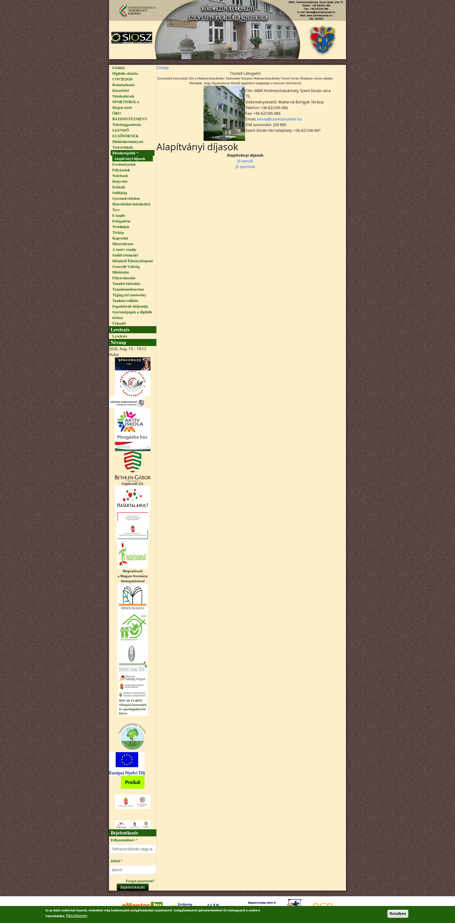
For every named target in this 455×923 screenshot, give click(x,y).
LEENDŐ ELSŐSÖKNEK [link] (125, 132)
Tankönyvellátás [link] (125, 300)
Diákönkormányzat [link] (127, 141)
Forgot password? (140, 880)
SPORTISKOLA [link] (126, 101)
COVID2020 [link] (122, 79)
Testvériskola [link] (122, 147)
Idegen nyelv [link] (122, 107)
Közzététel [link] (120, 90)
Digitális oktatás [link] (125, 73)
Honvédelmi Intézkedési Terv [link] (131, 206)
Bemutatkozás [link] (123, 84)
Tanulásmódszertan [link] (128, 289)
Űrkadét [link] (119, 323)
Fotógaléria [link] (121, 221)
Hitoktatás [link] (120, 272)
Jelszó (115, 860)
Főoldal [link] (118, 67)
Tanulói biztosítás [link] (126, 283)
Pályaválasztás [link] (123, 277)
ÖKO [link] (116, 113)
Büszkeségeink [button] (124, 152)
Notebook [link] (120, 175)
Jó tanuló (245, 161)
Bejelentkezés (132, 887)
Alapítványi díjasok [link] (129, 158)
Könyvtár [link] (120, 181)
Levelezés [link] (119, 336)
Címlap (162, 67)
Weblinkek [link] (120, 226)
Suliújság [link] (119, 192)
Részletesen (76, 915)
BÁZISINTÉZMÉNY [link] (130, 118)
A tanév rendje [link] (124, 249)
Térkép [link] (118, 232)
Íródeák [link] (118, 187)
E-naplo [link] (118, 215)
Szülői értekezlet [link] (125, 255)
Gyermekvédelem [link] (126, 198)
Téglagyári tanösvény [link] (129, 294)
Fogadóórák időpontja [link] (130, 306)
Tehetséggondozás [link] (126, 124)
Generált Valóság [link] (126, 266)
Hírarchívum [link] (122, 243)
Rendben (398, 914)
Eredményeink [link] (124, 164)
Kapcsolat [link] (120, 238)
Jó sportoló (245, 166)
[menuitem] (132, 68)
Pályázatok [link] (121, 170)
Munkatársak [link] (123, 96)
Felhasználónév (123, 840)
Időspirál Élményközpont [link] (132, 260)
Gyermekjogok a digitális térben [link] (132, 314)
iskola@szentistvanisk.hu (279, 119)
